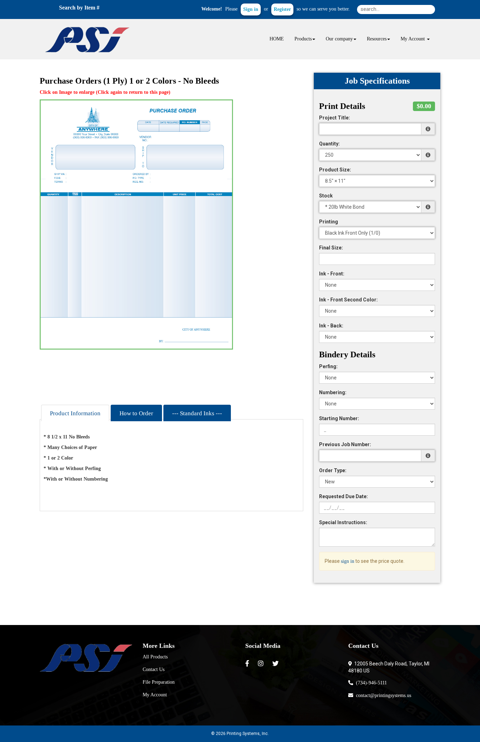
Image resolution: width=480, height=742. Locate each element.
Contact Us (153, 669)
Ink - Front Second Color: (348, 299)
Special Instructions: (343, 522)
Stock (326, 195)
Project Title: (334, 118)
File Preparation (159, 682)
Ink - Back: (331, 325)
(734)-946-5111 (370, 682)
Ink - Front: (331, 273)
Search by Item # (79, 8)
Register (282, 9)
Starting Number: (339, 418)
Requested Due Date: (343, 496)
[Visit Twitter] (276, 663)
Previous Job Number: (345, 444)
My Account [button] (413, 38)
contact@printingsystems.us (382, 695)
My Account (155, 694)
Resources (377, 38)
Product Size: (335, 170)
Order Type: (332, 470)
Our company (339, 38)
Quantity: (329, 144)
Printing (328, 221)
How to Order (136, 413)
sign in (347, 561)
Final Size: (331, 247)
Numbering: (332, 392)
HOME (277, 38)
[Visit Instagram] (261, 663)
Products (303, 38)
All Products (155, 656)
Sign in (250, 9)
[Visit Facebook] (248, 663)
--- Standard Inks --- (197, 413)
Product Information (75, 413)
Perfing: (328, 366)
